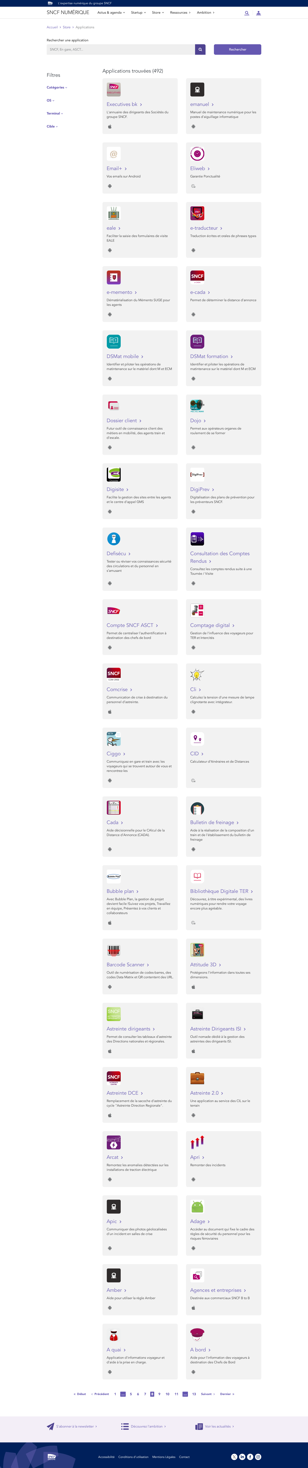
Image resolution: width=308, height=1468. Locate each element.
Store (156, 12)
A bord (198, 1350)
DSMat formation (210, 356)
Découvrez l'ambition (147, 1426)
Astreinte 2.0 (205, 1093)
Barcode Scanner (126, 965)
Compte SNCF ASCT (131, 625)
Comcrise (118, 689)
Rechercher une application (67, 40)
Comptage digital (210, 625)
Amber (115, 1290)
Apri (195, 1157)
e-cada (198, 292)
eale (112, 228)
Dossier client (122, 421)
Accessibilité (106, 1457)
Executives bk (123, 104)
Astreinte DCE (123, 1093)
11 (176, 1394)
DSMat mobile (123, 356)
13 (194, 1394)
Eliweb (198, 168)
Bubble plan (121, 891)
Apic (112, 1221)
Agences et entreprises (216, 1290)
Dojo (196, 421)
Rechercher (237, 49)
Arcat (113, 1157)
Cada (113, 822)
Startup (136, 12)
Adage (198, 1221)
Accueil (52, 27)
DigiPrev (200, 489)
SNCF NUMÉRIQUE (68, 12)
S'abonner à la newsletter (75, 1426)
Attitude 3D (204, 965)
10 (167, 1394)
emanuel (200, 104)
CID (195, 754)
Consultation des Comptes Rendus (220, 557)
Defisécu (117, 554)
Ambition (204, 12)
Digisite (116, 489)
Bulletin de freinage (213, 822)
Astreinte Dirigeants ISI (216, 1029)
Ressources (178, 12)
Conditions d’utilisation (133, 1457)
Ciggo (114, 754)
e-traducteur (204, 228)
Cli (194, 689)
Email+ (115, 168)
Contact (184, 1457)
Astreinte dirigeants (129, 1029)
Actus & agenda (109, 12)
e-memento (120, 292)
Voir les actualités (218, 1426)
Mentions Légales (163, 1457)
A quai (115, 1350)
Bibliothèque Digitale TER (220, 891)
